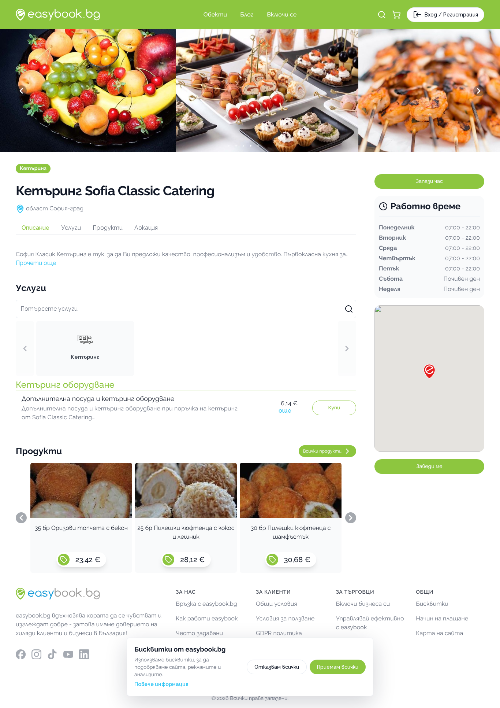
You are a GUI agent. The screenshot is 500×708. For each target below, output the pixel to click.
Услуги (71, 227)
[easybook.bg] (58, 15)
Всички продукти (322, 451)
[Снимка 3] (250, 146)
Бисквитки (432, 603)
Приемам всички (337, 667)
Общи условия (276, 603)
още (285, 410)
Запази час (429, 181)
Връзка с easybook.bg (206, 603)
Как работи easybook (207, 618)
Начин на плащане (442, 618)
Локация (146, 227)
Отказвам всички (276, 667)
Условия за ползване (285, 618)
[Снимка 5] (264, 146)
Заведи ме (430, 466)
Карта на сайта (439, 633)
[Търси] (381, 14)
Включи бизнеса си (363, 603)
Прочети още (36, 262)
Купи (334, 408)
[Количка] (396, 14)
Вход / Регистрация (451, 15)
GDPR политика (279, 633)
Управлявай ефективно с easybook (370, 623)
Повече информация (161, 684)
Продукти (108, 227)
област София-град (54, 208)
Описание (35, 227)
